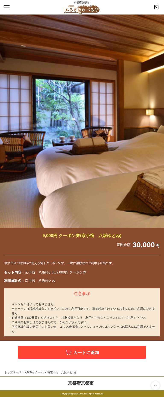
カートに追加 (86, 352)
